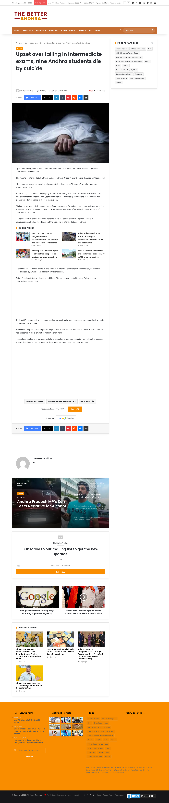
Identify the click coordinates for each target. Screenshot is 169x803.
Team (111, 795)
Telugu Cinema (121, 78)
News (26, 43)
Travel (81, 30)
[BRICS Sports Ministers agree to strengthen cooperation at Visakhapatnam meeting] (23, 253)
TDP (107, 748)
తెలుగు (98, 30)
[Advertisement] (109, 13)
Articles (27, 30)
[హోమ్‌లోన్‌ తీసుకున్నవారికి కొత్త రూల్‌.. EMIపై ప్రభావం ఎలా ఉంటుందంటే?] (54, 720)
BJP (149, 49)
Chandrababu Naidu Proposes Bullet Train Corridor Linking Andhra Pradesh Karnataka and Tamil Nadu (29, 654)
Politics (40, 30)
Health (147, 61)
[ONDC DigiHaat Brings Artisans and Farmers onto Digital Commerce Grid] (66, 733)
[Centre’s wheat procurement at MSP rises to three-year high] (77, 727)
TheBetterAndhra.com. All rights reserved (63, 795)
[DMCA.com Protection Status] (141, 799)
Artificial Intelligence (138, 49)
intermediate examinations (63, 401)
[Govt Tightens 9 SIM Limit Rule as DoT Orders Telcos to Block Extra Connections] (60, 639)
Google (90, 740)
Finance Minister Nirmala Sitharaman (129, 61)
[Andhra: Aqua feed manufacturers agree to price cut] (77, 720)
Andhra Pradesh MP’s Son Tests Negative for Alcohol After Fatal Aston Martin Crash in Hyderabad (41, 503)
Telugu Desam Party (137, 78)
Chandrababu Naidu (101, 723)
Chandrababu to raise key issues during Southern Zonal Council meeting (29, 685)
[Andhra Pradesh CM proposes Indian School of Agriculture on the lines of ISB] (54, 727)
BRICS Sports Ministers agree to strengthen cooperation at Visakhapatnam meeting (45, 254)
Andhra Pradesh (35, 401)
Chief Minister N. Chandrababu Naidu (129, 57)
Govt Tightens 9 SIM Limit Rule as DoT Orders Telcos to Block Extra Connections (60, 651)
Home (16, 30)
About (105, 795)
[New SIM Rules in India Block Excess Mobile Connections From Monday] (54, 733)
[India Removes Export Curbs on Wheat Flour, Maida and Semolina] (66, 727)
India (118, 66)
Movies (52, 30)
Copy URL (75, 409)
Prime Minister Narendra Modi (126, 70)
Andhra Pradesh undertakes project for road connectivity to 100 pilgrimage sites (91, 254)
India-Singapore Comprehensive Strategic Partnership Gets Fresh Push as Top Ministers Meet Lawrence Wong (90, 654)
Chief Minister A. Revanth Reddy (127, 53)
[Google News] (66, 418)
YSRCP (118, 82)
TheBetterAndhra (26, 91)
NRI (90, 30)
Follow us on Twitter (135, 713)
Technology (119, 795)
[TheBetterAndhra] (30, 16)
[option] (60, 503)
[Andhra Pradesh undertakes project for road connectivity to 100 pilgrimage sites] (69, 253)
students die (88, 401)
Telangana (138, 74)
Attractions (66, 30)
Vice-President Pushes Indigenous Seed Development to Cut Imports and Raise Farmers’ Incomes (85, 3)
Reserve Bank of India (123, 74)
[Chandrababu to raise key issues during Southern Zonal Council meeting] (29, 673)
